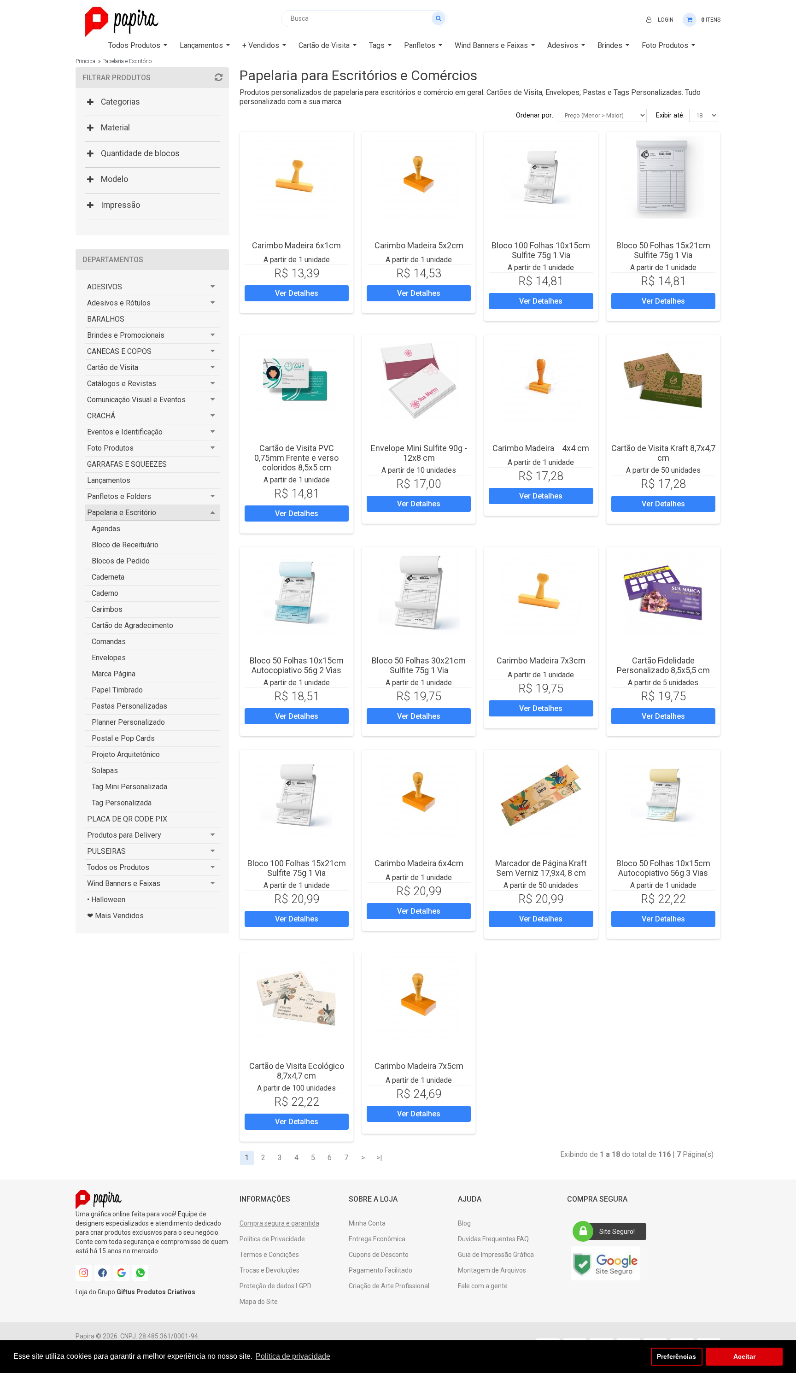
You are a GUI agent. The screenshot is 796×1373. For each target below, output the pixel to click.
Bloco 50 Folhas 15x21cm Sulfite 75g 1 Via (663, 250)
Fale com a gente (483, 1286)
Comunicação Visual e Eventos (136, 399)
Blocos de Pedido (121, 561)
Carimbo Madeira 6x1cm (296, 245)
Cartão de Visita (112, 367)
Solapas (105, 770)
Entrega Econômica (377, 1239)
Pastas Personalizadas (129, 706)
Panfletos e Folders (119, 496)
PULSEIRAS (106, 851)
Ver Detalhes (296, 293)
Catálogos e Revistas (121, 383)
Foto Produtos (110, 448)
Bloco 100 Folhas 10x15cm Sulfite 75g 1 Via (541, 250)
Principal (86, 61)
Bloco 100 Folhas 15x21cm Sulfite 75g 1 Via (296, 868)
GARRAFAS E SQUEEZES (127, 464)
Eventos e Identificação (125, 432)
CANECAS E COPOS (119, 351)
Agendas (106, 528)
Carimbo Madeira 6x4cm (419, 863)
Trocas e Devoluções (269, 1270)
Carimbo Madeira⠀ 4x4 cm (540, 448)
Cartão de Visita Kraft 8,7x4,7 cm (663, 453)
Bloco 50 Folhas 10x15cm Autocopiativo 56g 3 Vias (663, 868)
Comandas (109, 641)
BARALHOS (105, 319)
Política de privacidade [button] (293, 1356)
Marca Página (113, 673)
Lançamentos (108, 480)
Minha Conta (367, 1223)
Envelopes (109, 657)
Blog (464, 1223)
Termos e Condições (269, 1254)
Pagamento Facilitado (380, 1270)
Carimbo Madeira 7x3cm (541, 660)
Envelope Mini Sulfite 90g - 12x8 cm (419, 453)
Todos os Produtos (118, 867)
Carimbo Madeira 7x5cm (419, 1066)
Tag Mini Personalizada (129, 786)
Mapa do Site (259, 1301)
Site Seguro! (617, 1231)
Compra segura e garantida (279, 1223)
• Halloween (106, 899)
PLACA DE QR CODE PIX (127, 819)
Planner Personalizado (128, 722)
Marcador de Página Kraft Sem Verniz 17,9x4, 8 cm (541, 868)
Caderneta (108, 577)
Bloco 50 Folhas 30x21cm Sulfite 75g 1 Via (419, 665)
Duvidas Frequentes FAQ (493, 1239)
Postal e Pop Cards (123, 738)
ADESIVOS (104, 286)
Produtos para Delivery (124, 835)
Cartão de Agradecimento (132, 625)
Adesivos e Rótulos (119, 303)
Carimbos (107, 609)
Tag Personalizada (122, 802)
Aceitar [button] (744, 1356)
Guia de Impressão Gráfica (496, 1254)
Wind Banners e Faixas (123, 883)
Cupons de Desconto (379, 1254)
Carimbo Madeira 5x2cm (419, 245)
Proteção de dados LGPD (275, 1286)
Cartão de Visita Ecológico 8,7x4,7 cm (296, 1070)
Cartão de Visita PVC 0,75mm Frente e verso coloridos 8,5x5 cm (296, 457)
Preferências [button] (676, 1356)
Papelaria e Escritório (127, 61)
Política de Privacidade (272, 1239)
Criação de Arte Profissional (389, 1286)
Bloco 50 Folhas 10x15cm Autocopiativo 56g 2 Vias (297, 665)
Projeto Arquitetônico (126, 754)
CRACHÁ (101, 415)
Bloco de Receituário (125, 544)
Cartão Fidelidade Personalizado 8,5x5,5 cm (663, 665)
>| (379, 1157)
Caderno (105, 593)
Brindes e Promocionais (125, 335)
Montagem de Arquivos (492, 1270)
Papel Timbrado (117, 690)
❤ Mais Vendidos (115, 915)
